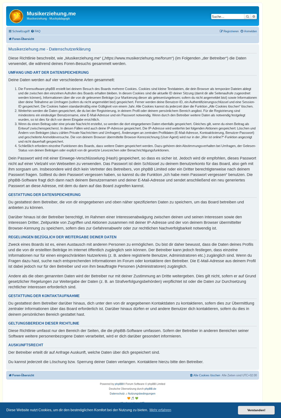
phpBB (119, 384)
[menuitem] (35, 31)
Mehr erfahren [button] (160, 410)
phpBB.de (150, 388)
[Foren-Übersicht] (17, 16)
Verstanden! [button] (256, 410)
